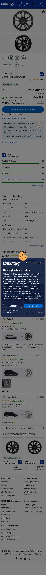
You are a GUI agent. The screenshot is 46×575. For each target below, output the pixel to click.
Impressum (39, 312)
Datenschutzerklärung (10, 310)
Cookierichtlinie (8, 312)
